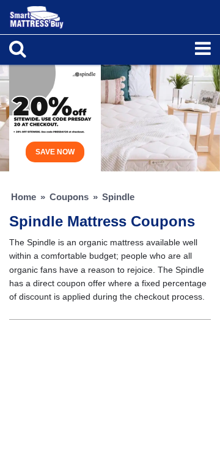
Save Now (55, 152)
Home (23, 197)
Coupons (69, 197)
